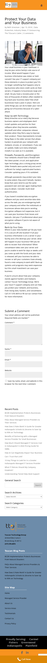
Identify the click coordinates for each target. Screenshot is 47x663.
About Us (8, 603)
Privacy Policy (10, 623)
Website (8, 370)
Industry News (20, 30)
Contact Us (9, 618)
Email (8, 360)
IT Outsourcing (33, 30)
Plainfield (31, 645)
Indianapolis (14, 645)
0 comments (28, 33)
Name (8, 349)
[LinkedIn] (27, 652)
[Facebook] (22, 652)
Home (7, 593)
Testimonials (10, 613)
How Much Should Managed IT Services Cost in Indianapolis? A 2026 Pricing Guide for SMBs (23, 446)
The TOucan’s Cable (13, 33)
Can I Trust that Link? (13, 456)
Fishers (13, 642)
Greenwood (28, 642)
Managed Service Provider (16, 598)
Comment (9, 322)
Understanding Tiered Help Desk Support (22, 474)
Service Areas (10, 608)
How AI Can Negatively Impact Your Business (23, 453)
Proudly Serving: (16, 639)
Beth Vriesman (13, 27)
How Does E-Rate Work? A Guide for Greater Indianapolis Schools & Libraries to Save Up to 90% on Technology (23, 429)
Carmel (33, 639)
